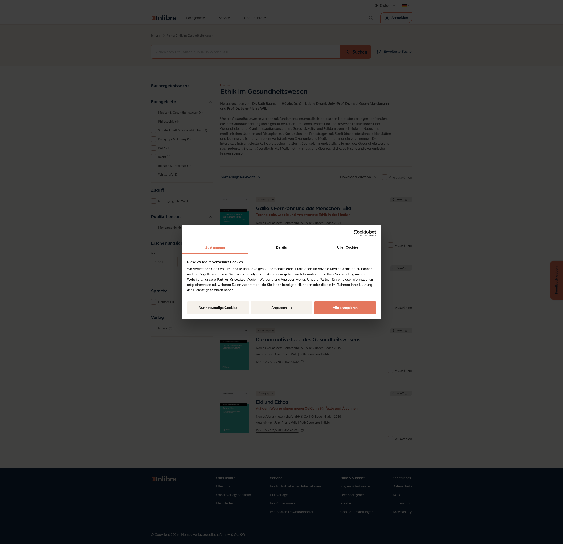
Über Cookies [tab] (347, 247)
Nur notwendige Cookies (218, 308)
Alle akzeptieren (345, 308)
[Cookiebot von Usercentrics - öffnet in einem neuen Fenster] (356, 233)
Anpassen (279, 308)
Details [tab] (281, 247)
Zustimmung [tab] (215, 247)
